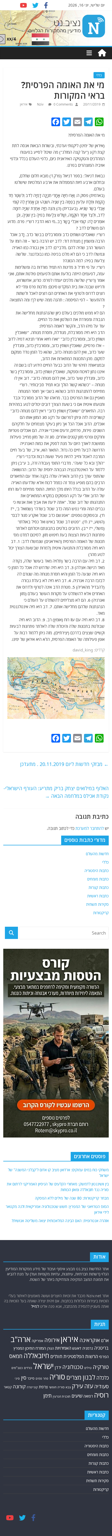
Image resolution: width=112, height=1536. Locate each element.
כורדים (28, 1368)
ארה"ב (21, 1339)
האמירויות (63, 1348)
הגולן (50, 1348)
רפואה (88, 1396)
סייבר (31, 1378)
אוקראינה (89, 1340)
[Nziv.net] (102, 53)
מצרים (74, 1377)
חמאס (16, 1356)
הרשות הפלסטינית (80, 1356)
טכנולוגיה (72, 1367)
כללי (99, 75)
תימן (47, 1395)
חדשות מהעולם (97, 853)
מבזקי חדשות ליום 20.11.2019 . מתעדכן (64, 764)
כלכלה (102, 1377)
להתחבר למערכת (90, 828)
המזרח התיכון (35, 1348)
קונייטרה (32, 1387)
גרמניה (87, 1348)
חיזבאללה (36, 1355)
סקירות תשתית (97, 904)
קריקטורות (101, 912)
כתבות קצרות (99, 887)
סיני (17, 1378)
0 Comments (63, 104)
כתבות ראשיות (98, 895)
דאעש (76, 1348)
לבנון (89, 1377)
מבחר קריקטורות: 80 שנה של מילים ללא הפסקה (72, 1198)
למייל (35, 1306)
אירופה (52, 1340)
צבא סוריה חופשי (60, 1387)
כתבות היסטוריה (97, 870)
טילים (88, 1368)
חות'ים (56, 1356)
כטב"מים (17, 1368)
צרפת (43, 1386)
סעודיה (101, 1386)
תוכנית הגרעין (61, 1396)
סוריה (57, 1377)
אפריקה (37, 1340)
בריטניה (101, 1348)
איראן (23, 104)
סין (23, 1377)
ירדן (58, 1367)
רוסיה (101, 1394)
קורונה (19, 1386)
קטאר (8, 1387)
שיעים (76, 1396)
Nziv (40, 104)
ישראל (43, 1366)
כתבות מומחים (98, 879)
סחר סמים (42, 1378)
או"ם (105, 1340)
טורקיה (101, 1367)
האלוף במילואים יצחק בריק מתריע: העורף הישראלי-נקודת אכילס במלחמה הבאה (56, 792)
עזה (88, 1386)
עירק (77, 1386)
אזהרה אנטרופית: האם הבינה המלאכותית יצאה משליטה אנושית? (60, 1220)
